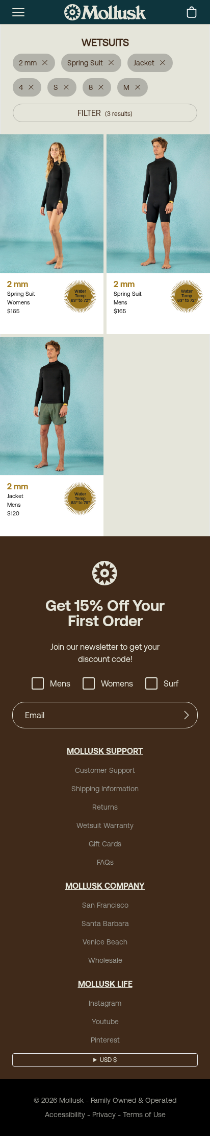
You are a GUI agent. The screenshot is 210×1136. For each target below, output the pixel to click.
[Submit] (186, 715)
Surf (171, 683)
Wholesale (105, 960)
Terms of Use (144, 1114)
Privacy (104, 1114)
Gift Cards (105, 844)
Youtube (105, 1021)
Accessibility (65, 1114)
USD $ (108, 1059)
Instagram (105, 1003)
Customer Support (105, 770)
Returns (105, 807)
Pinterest (105, 1040)
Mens (60, 683)
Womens (117, 683)
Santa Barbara (105, 923)
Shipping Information (105, 789)
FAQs (105, 862)
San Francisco (105, 905)
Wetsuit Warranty (105, 825)
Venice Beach (105, 942)
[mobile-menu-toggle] (18, 12)
